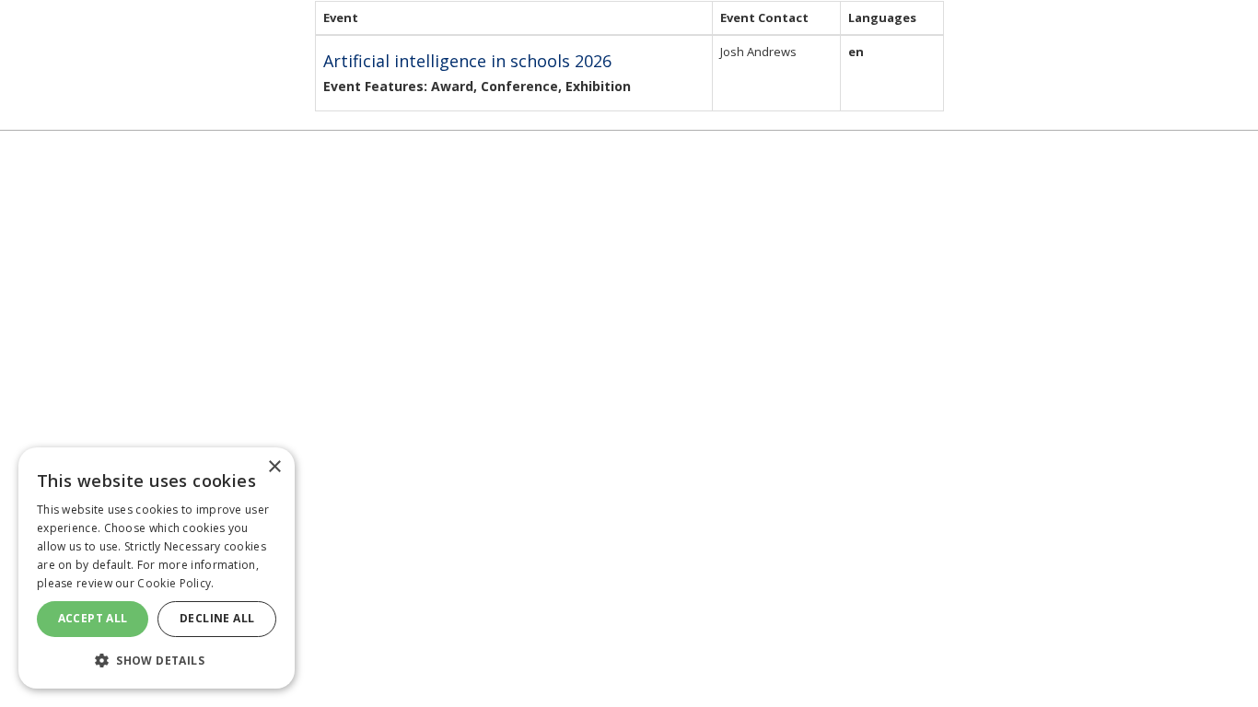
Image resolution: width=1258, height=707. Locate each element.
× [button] (274, 467)
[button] (156, 659)
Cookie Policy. (175, 583)
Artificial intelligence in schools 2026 (467, 61)
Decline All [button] (217, 618)
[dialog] (156, 568)
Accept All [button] (93, 618)
